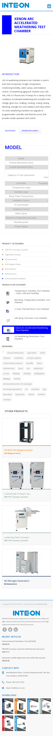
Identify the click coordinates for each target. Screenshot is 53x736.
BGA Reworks (10, 269)
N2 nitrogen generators (12, 389)
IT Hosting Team (41, 604)
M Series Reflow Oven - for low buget (17, 384)
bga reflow (7, 394)
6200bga (27, 373)
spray (20, 368)
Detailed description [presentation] (30, 130)
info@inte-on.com (18, 688)
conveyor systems (34, 358)
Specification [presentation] (10, 130)
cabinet (31, 394)
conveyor (7, 399)
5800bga (16, 373)
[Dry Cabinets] (7, 706)
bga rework (31, 353)
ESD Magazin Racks (13, 264)
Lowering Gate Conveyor (16, 537)
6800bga (6, 379)
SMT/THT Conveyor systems (16, 249)
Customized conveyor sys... (17, 493)
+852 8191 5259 (18, 682)
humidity (29, 363)
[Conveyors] (45, 706)
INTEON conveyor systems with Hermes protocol (23, 649)
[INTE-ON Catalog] (20, 723)
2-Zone (6, 373)
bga (44, 389)
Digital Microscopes (13, 254)
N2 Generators (11, 259)
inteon (39, 363)
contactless (18, 358)
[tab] (10, 131)
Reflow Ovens (11, 274)
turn (28, 368)
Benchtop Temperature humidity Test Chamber (32, 301)
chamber (6, 358)
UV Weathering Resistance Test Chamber (29, 337)
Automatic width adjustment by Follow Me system (23, 658)
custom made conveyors (12, 363)
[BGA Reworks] (7, 723)
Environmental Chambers (15, 278)
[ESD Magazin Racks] (20, 706)
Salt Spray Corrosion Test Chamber (30, 318)
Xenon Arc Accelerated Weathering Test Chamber (31, 328)
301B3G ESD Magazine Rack (18, 450)
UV (26, 389)
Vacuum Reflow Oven (15, 353)
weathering (38, 368)
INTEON (17, 379)
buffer (42, 353)
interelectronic (9, 368)
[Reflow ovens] (32, 706)
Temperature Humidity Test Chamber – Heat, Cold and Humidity (32, 292)
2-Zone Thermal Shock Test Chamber (31, 309)
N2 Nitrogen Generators (16, 580)
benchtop (35, 389)
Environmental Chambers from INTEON (19, 641)
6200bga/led (39, 373)
